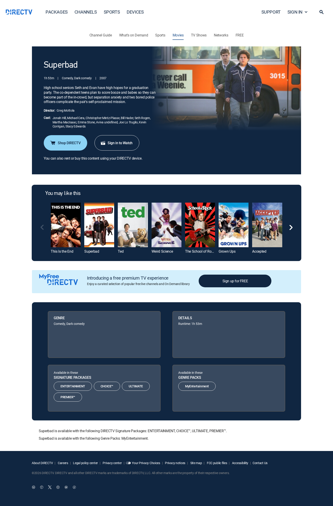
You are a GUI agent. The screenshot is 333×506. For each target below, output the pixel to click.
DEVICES (135, 12)
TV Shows (199, 35)
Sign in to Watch (120, 142)
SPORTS (112, 12)
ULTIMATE (136, 386)
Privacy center (112, 463)
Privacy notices (175, 463)
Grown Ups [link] (227, 251)
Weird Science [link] (162, 251)
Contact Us (260, 463)
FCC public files (216, 463)
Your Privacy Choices (146, 463)
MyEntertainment (197, 386)
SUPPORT (271, 12)
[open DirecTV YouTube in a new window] (66, 487)
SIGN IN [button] (294, 12)
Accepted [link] (259, 251)
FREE (240, 35)
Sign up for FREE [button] (235, 280)
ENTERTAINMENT (72, 386)
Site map (196, 463)
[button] (321, 12)
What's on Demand (133, 35)
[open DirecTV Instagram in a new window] (58, 487)
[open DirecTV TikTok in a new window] (74, 487)
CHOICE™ (107, 386)
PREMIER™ (67, 397)
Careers (62, 463)
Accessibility (239, 463)
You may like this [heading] (63, 193)
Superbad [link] (91, 251)
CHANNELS (86, 12)
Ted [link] (120, 251)
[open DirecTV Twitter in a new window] (50, 487)
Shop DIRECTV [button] (69, 142)
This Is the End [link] (62, 251)
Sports (160, 35)
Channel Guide (100, 35)
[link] (66, 225)
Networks (221, 35)
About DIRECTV (42, 463)
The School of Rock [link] (200, 251)
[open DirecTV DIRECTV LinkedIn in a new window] (33, 487)
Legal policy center (85, 463)
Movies (178, 35)
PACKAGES (57, 12)
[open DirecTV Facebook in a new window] (41, 487)
